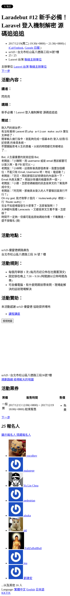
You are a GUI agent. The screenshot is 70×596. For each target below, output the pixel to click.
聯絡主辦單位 (33, 59)
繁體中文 (20, 589)
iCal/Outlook (16, 47)
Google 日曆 (32, 47)
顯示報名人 (9, 434)
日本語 (40, 589)
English (30, 589)
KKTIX (6, 592)
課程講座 (14, 313)
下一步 (5, 70)
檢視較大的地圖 (24, 379)
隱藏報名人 (24, 434)
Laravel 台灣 (21, 66)
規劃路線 (7, 379)
